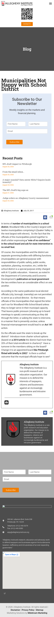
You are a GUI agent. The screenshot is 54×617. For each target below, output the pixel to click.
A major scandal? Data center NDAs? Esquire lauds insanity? (26, 180)
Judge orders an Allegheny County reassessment (26, 198)
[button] (50, 3)
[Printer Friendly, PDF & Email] (51, 217)
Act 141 (48, 324)
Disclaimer (15, 610)
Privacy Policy (28, 610)
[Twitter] (5, 593)
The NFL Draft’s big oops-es (15, 190)
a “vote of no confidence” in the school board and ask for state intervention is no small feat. (26, 243)
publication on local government (33, 279)
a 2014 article (19, 340)
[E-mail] (7, 403)
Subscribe (14, 142)
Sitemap (39, 610)
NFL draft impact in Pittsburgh (17, 164)
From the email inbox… (13, 171)
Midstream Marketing (37, 613)
